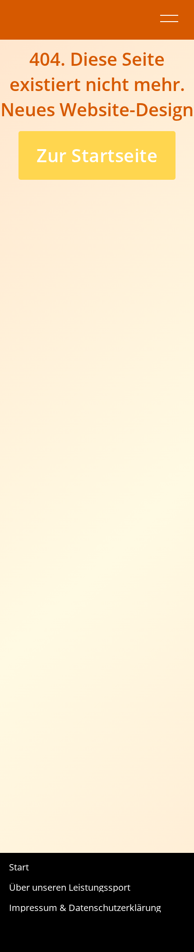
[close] (169, 18)
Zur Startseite (97, 155)
